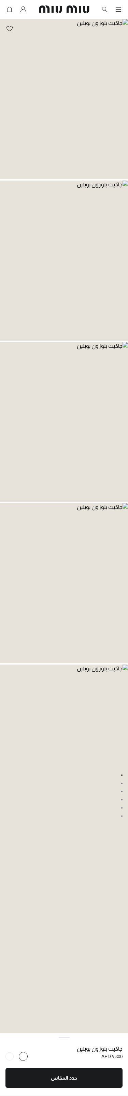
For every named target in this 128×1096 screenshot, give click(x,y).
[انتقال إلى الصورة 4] (122, 799)
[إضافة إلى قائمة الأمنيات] (9, 29)
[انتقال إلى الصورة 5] (122, 808)
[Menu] (118, 9)
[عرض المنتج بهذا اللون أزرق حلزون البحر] (23, 1056)
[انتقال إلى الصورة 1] (122, 775)
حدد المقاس (64, 1078)
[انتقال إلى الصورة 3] (122, 791)
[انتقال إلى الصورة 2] (122, 783)
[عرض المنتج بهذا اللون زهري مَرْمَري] (9, 1056)
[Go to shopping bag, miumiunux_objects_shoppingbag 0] (9, 9)
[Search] (105, 9)
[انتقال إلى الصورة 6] (122, 816)
